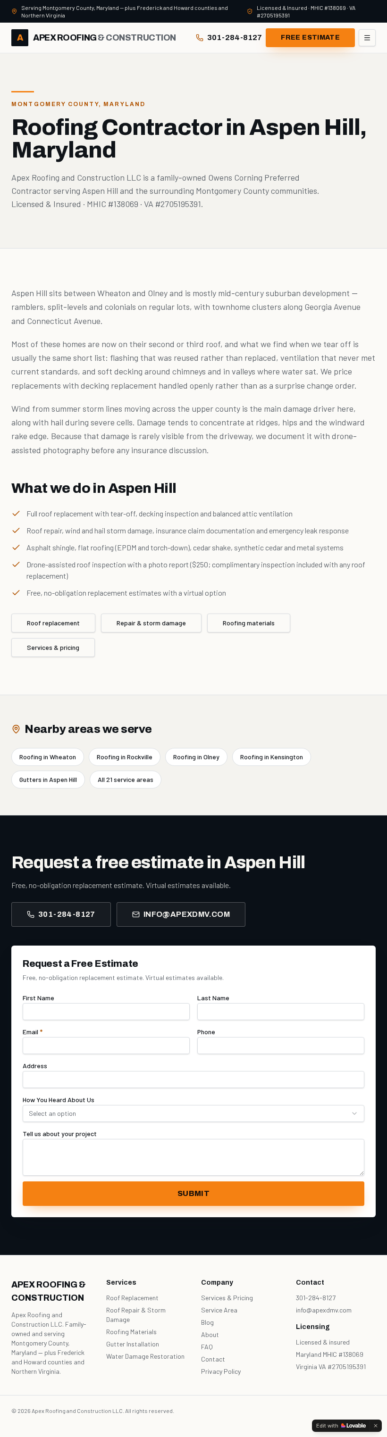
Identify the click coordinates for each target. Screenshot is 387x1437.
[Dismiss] (375, 1425)
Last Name (213, 998)
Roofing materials (249, 623)
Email (32, 1032)
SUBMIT (193, 1193)
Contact (213, 1359)
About (210, 1334)
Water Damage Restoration (145, 1356)
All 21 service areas (125, 779)
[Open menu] (367, 37)
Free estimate (310, 37)
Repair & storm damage (151, 623)
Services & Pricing (227, 1298)
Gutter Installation (132, 1344)
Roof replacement (53, 623)
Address (35, 1066)
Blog (207, 1322)
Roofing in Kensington (271, 757)
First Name (38, 998)
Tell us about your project (60, 1134)
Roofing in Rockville (124, 757)
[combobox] (193, 1113)
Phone (206, 1032)
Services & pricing (53, 647)
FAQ (207, 1347)
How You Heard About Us (58, 1100)
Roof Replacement (132, 1298)
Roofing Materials (131, 1332)
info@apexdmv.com (186, 914)
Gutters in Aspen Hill (48, 779)
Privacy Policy (221, 1371)
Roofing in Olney (196, 757)
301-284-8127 (234, 37)
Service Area (219, 1310)
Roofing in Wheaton (47, 757)
